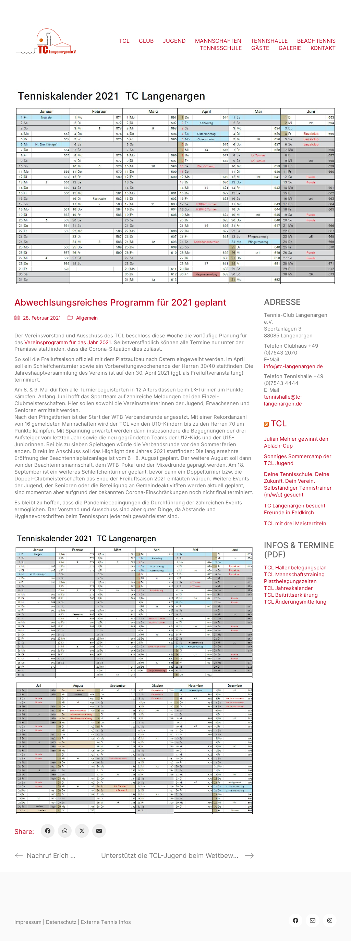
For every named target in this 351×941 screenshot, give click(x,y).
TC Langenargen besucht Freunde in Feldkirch (294, 509)
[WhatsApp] (65, 831)
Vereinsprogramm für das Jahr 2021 (67, 342)
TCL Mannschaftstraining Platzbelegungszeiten (294, 577)
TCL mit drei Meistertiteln (295, 523)
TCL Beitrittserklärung (291, 595)
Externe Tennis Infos (106, 922)
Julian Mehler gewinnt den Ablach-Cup (296, 442)
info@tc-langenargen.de (293, 366)
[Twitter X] (82, 831)
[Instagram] (330, 920)
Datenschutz (61, 922)
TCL (279, 423)
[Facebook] (48, 831)
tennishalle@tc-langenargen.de (283, 400)
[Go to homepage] (46, 44)
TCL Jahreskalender (288, 588)
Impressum (27, 922)
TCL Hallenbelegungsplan (295, 567)
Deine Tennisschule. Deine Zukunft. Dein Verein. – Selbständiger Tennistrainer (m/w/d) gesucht (298, 484)
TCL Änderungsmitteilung (295, 601)
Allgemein (87, 318)
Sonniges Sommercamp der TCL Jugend (297, 459)
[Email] (99, 831)
